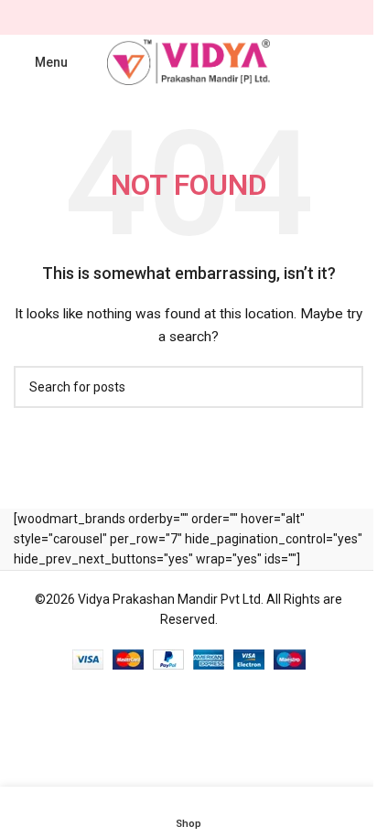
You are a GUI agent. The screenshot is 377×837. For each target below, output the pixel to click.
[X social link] (167, 17)
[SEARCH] (342, 387)
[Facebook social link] (145, 17)
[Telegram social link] (232, 17)
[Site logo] (189, 61)
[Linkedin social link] (210, 17)
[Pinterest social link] (188, 17)
